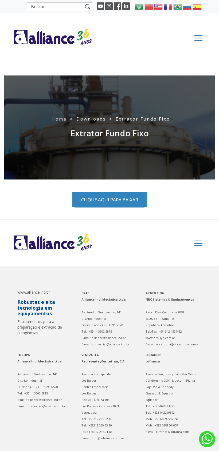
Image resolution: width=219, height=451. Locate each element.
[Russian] (187, 6)
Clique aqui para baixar (109, 200)
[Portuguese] (177, 6)
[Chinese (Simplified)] (149, 6)
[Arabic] (139, 6)
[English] (158, 6)
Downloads (91, 119)
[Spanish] (197, 6)
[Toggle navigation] (198, 38)
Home (59, 119)
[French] (168, 6)
